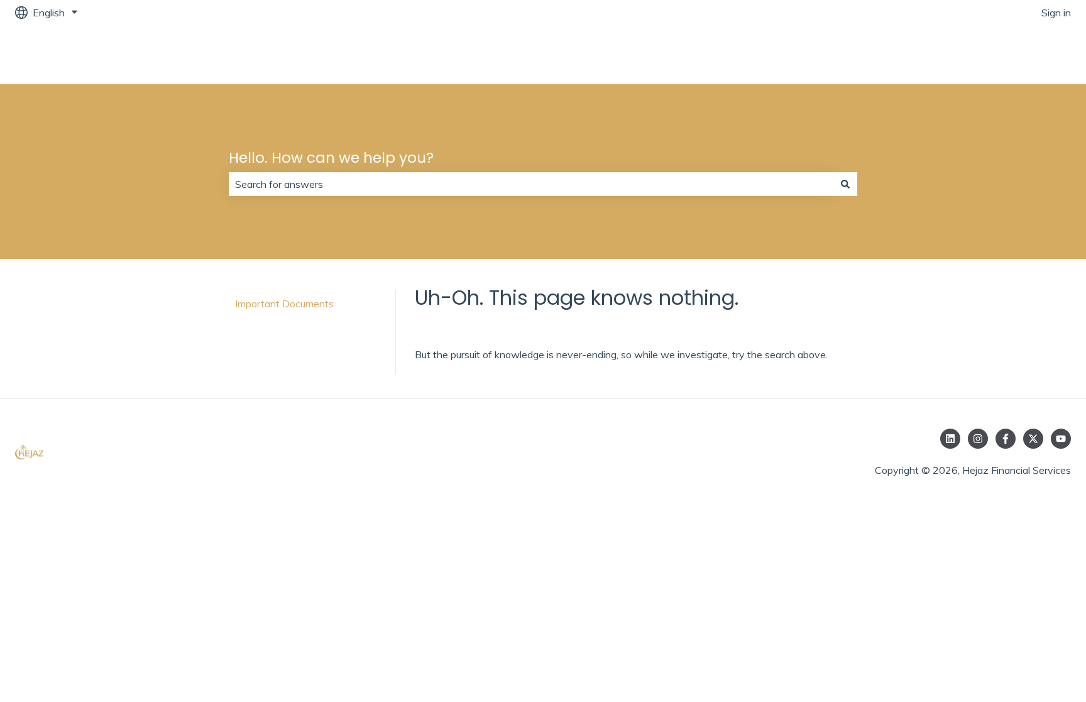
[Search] (845, 184)
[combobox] (531, 184)
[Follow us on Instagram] (978, 439)
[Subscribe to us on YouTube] (1061, 439)
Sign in (1056, 12)
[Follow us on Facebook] (1006, 439)
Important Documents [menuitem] (284, 303)
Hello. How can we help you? (331, 158)
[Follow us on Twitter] (1033, 439)
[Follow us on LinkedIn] (950, 439)
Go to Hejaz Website (1011, 54)
